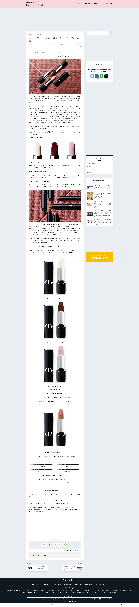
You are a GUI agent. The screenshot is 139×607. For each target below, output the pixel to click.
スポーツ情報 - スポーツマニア (109, 590)
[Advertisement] (69, 19)
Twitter (92, 78)
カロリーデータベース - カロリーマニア (38, 599)
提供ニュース (91, 166)
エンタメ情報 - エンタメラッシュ (31, 590)
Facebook (97, 78)
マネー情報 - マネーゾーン (126, 590)
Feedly (101, 78)
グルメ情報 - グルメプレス (13, 590)
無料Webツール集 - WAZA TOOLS (79, 599)
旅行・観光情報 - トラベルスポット (33, 592)
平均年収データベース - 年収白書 (59, 599)
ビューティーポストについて (85, 3)
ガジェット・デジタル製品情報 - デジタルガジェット (79, 592)
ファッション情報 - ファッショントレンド (88, 590)
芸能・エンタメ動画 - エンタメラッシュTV (105, 592)
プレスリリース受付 (107, 3)
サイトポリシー (69, 584)
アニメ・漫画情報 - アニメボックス (50, 590)
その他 (89, 172)
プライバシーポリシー (56, 584)
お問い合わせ (97, 3)
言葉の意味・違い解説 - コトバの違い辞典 (101, 599)
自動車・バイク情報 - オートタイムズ (54, 592)
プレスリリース (77, 550)
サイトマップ (103, 584)
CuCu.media (92, 169)
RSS (106, 78)
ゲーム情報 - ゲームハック (68, 590)
